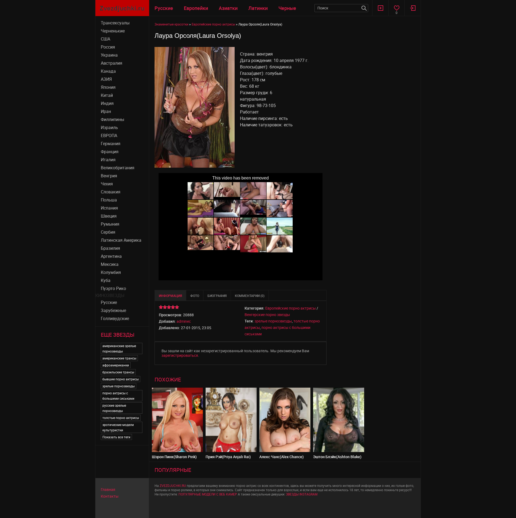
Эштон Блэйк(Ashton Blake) (337, 456)
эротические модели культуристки (118, 427)
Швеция (109, 216)
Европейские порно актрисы (290, 308)
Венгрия (109, 176)
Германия (110, 143)
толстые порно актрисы (120, 418)
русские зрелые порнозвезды (114, 408)
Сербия (108, 232)
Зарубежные (113, 310)
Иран (106, 111)
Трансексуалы (115, 23)
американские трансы (119, 358)
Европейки (196, 8)
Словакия (110, 192)
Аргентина (111, 256)
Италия (108, 160)
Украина (109, 55)
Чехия (107, 184)
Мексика (110, 264)
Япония (108, 87)
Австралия (111, 63)
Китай (107, 95)
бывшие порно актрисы (120, 379)
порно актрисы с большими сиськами (118, 396)
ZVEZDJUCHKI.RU (173, 485)
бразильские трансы (118, 372)
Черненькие (113, 31)
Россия (108, 47)
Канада (108, 71)
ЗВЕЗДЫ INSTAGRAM (301, 494)
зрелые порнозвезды (118, 386)
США (105, 39)
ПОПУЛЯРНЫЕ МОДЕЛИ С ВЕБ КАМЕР (207, 494)
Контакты (110, 496)
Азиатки (228, 8)
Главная (108, 489)
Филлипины (112, 119)
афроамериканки (115, 365)
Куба (105, 280)
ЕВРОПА (109, 135)
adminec (184, 321)
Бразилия (110, 248)
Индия (107, 103)
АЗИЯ (106, 79)
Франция (110, 152)
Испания (109, 208)
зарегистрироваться (180, 355)
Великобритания (117, 168)
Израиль (109, 127)
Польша (109, 200)
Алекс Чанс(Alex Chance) (281, 456)
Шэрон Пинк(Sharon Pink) (174, 456)
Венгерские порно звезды (267, 314)
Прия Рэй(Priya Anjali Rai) (228, 456)
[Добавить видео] (380, 8)
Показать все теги (116, 437)
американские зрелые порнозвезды (119, 348)
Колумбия (111, 272)
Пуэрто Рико (113, 288)
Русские (164, 8)
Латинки (258, 8)
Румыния (110, 224)
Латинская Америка (121, 240)
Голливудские (115, 318)
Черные (287, 8)
